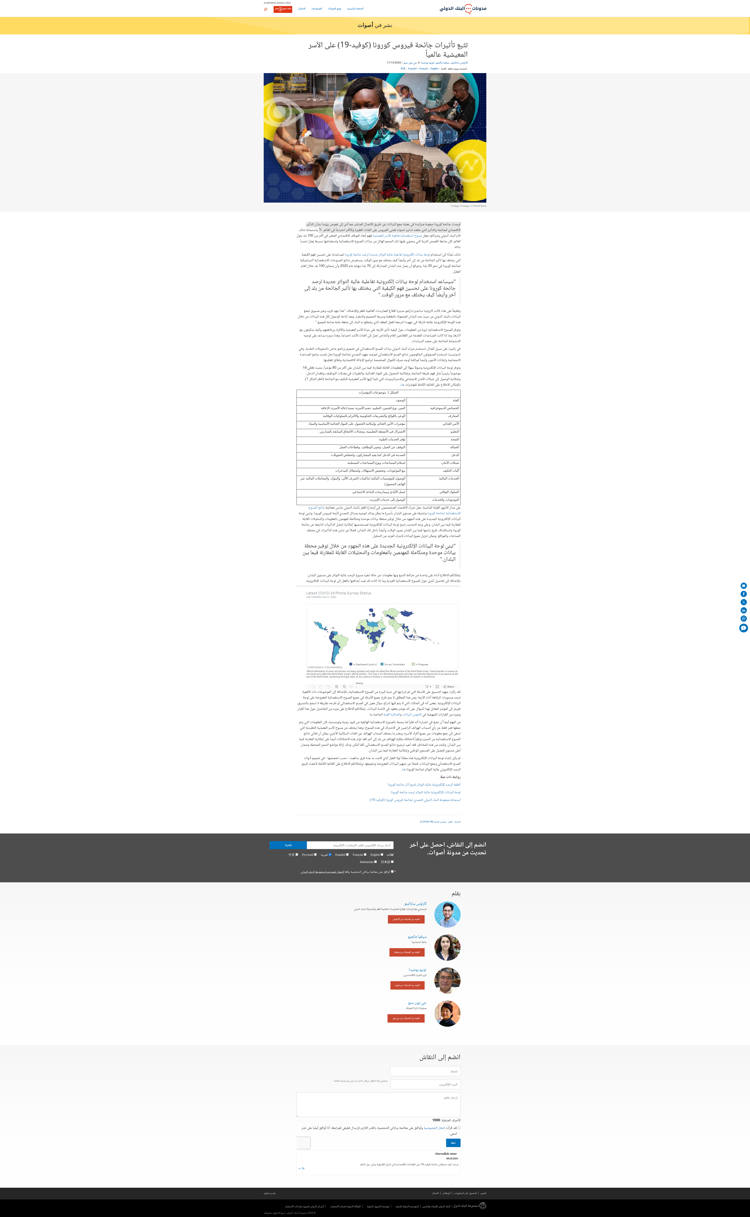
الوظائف (446, 1193)
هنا (402, 385)
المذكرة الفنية (391, 715)
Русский (307, 855)
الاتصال (301, 9)
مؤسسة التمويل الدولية (378, 1206)
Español (412, 69)
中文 (403, 69)
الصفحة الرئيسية (355, 9)
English (434, 69)
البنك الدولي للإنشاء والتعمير (436, 1206)
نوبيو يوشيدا (427, 63)
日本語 (385, 862)
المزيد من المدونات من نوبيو (407, 985)
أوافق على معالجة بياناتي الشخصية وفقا (345, 872)
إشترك (288, 845)
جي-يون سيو (410, 63)
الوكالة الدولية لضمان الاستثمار (345, 1206)
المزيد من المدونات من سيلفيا (407, 952)
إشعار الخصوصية (434, 1128)
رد (300, 1168)
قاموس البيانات (411, 715)
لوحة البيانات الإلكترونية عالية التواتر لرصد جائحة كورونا (426, 792)
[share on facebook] (744, 594)
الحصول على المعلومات (465, 1193)
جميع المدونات (334, 9)
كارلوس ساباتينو (459, 63)
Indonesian (366, 862)
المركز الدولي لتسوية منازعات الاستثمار (304, 1206)
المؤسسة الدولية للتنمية (407, 1206)
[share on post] (744, 602)
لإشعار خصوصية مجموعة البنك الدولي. (322, 872)
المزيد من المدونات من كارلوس (406, 919)
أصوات (365, 25)
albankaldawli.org (277, 3)
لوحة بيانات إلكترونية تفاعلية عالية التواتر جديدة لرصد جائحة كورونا (387, 255)
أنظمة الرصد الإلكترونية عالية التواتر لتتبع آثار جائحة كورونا (424, 785)
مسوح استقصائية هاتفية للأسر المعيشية (397, 236)
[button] (265, 9)
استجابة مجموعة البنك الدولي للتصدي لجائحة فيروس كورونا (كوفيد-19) (415, 800)
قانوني (483, 1193)
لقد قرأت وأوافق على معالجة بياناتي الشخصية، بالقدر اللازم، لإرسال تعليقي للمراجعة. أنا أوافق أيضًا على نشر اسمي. (379, 1131)
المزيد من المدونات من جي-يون (406, 1018)
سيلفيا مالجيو (443, 63)
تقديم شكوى (270, 1193)
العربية (443, 69)
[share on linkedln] (744, 610)
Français (423, 69)
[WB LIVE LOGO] (283, 10)
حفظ (453, 1142)
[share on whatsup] (744, 618)
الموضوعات (316, 9)
